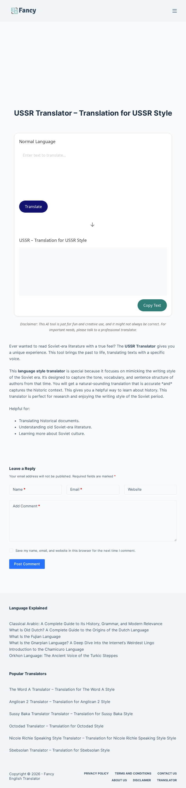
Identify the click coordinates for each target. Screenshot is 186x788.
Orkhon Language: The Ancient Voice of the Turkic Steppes (63, 655)
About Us (119, 780)
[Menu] (174, 11)
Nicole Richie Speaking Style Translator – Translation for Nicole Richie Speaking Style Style (92, 738)
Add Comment (26, 506)
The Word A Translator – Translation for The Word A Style (62, 689)
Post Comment (27, 564)
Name (19, 489)
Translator (167, 780)
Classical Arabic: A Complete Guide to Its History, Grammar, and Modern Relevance (85, 623)
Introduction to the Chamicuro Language (46, 649)
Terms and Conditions (133, 773)
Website (135, 489)
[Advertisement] (93, 57)
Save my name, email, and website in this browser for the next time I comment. (76, 550)
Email (76, 489)
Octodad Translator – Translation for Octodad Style (56, 726)
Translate (33, 206)
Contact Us (167, 773)
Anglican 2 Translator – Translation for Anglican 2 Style (59, 701)
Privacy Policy (96, 773)
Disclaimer (142, 780)
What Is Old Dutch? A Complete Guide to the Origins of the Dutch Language (79, 630)
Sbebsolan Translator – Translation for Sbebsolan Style (59, 750)
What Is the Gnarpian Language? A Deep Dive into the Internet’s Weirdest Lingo (81, 642)
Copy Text (152, 305)
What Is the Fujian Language (35, 636)
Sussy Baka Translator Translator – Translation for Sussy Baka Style (71, 713)
